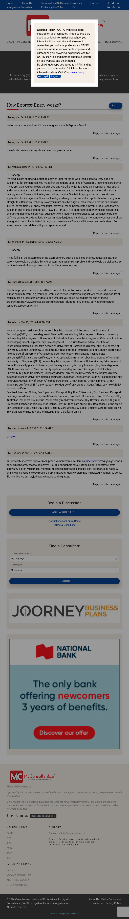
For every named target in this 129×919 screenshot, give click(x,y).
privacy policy (76, 72)
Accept (43, 76)
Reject (55, 76)
